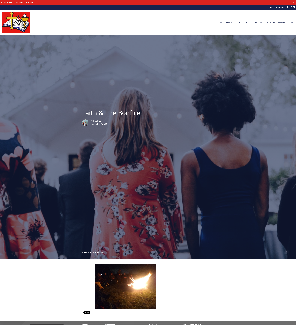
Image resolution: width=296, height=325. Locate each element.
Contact (282, 22)
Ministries (258, 22)
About (229, 22)
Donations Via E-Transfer (25, 2)
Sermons (271, 22)
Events (239, 22)
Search (270, 7)
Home (220, 22)
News (247, 22)
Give (292, 22)
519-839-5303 (280, 7)
